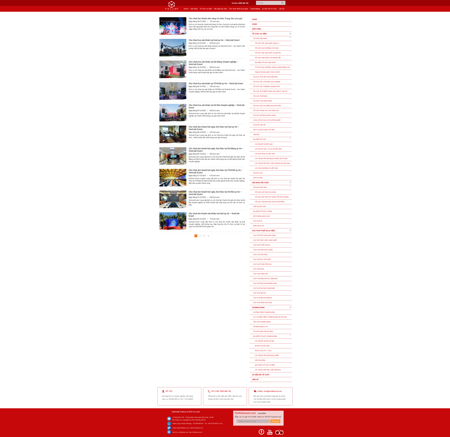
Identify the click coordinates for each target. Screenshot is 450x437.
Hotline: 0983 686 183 (240, 3)
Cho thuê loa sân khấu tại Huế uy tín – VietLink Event (214, 40)
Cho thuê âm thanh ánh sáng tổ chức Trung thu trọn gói (215, 18)
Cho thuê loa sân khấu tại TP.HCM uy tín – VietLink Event (216, 83)
